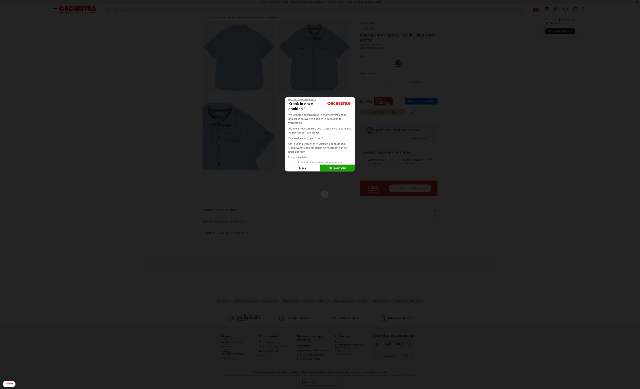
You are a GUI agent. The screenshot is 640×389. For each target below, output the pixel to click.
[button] (9, 384)
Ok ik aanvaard (337, 167)
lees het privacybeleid (297, 157)
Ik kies (302, 167)
